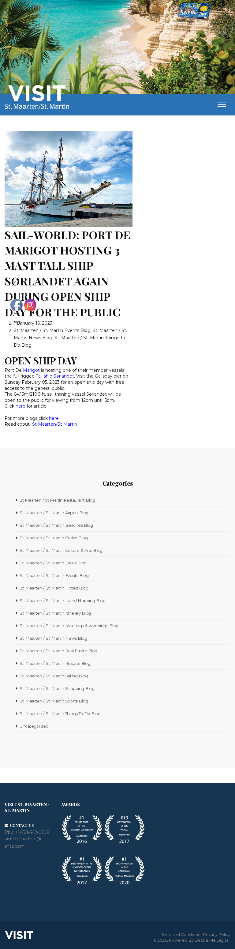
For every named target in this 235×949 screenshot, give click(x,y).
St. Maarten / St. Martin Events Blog (54, 575)
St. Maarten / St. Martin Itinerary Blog (55, 613)
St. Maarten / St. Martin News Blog (53, 638)
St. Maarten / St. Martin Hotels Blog (54, 588)
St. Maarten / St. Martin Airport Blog (54, 512)
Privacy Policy (216, 934)
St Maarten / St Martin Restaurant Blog (57, 500)
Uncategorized (34, 726)
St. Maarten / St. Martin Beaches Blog (56, 525)
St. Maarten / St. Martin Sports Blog (54, 701)
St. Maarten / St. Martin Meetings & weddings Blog (69, 625)
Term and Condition (180, 934)
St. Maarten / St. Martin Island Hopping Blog (62, 600)
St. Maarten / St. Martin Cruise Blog (54, 537)
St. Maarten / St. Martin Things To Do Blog (60, 713)
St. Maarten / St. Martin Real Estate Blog (58, 650)
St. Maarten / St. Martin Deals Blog (53, 562)
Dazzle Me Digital (212, 940)
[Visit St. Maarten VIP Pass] (194, 11)
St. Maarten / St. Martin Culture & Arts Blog (61, 550)
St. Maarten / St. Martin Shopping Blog (57, 688)
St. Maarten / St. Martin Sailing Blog (54, 675)
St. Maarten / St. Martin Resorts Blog (55, 663)
